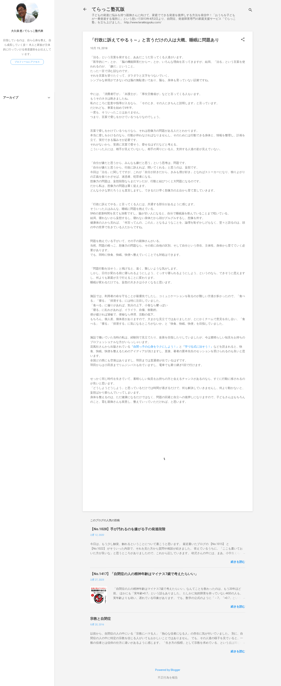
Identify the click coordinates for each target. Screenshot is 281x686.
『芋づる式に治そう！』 (198, 346)
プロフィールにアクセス (27, 61)
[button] (242, 39)
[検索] (250, 10)
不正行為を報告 (168, 677)
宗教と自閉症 (100, 619)
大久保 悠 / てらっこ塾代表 (27, 30)
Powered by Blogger (167, 670)
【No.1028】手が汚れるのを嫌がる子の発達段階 (127, 529)
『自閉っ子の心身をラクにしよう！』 (154, 346)
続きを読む (238, 562)
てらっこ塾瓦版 (108, 9)
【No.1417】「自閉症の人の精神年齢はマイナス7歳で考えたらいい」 (144, 574)
